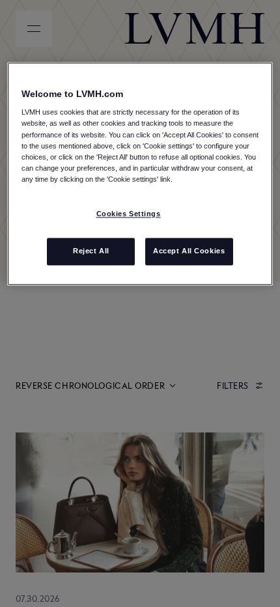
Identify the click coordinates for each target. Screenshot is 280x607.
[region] (140, 173)
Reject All (91, 251)
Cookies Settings (128, 214)
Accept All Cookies (189, 251)
